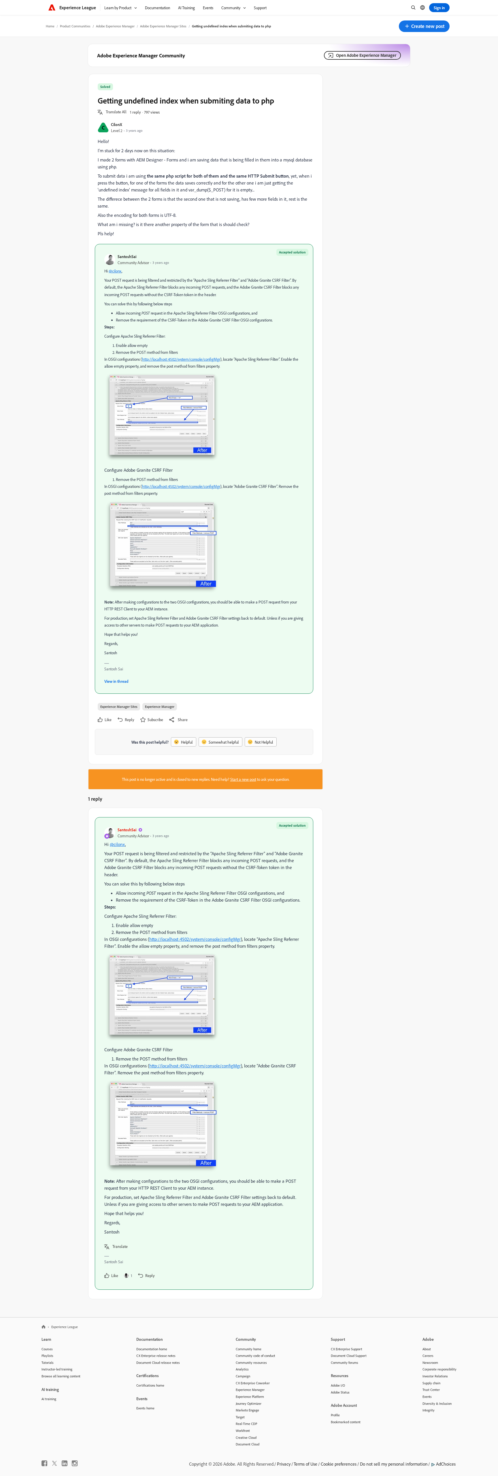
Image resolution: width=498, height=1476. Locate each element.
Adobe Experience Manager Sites (163, 26)
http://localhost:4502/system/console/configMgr (181, 359)
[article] (204, 1053)
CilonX (116, 124)
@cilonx (115, 270)
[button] (424, 26)
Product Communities (75, 26)
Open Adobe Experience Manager (366, 55)
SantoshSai (127, 256)
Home (50, 26)
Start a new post (243, 779)
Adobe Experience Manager (115, 26)
